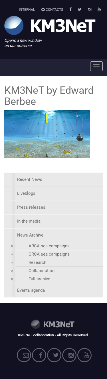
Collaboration (41, 270)
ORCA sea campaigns (49, 254)
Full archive (39, 278)
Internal (27, 10)
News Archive (30, 235)
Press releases (31, 207)
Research (37, 262)
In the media (29, 221)
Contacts (54, 10)
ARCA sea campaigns (49, 245)
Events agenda (31, 290)
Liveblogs (26, 193)
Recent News (29, 179)
